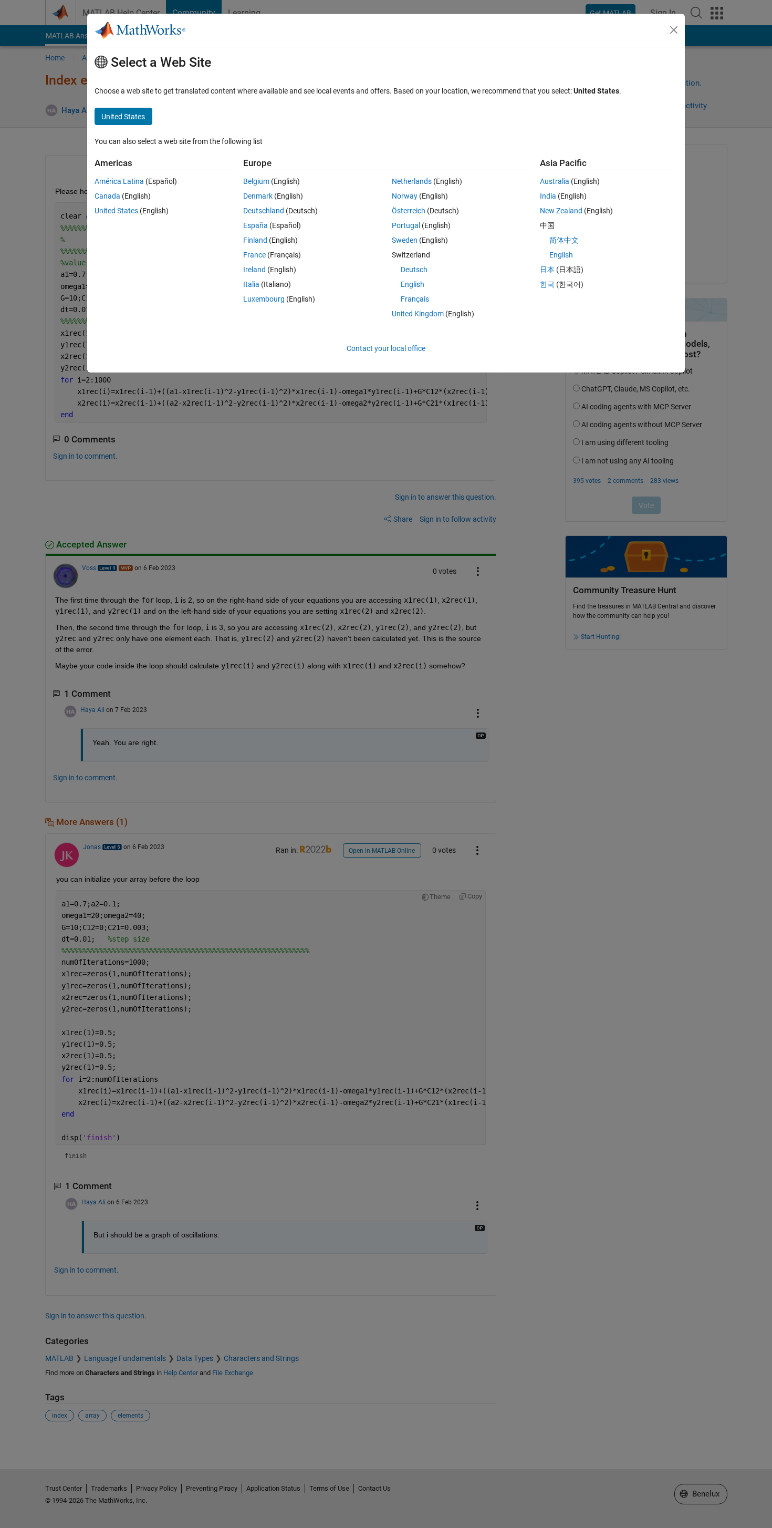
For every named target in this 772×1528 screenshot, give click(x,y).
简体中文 (564, 240)
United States (116, 211)
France (254, 255)
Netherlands (412, 181)
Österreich (408, 211)
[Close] (673, 30)
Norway (405, 196)
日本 (547, 269)
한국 (547, 284)
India (548, 196)
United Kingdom (418, 313)
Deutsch (414, 269)
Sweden (405, 240)
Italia (251, 284)
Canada (107, 196)
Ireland (254, 269)
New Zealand (561, 211)
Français (415, 299)
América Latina (119, 181)
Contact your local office (386, 348)
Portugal (406, 225)
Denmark (258, 196)
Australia (554, 181)
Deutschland (263, 211)
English (412, 284)
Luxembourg (264, 299)
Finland (255, 240)
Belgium (256, 181)
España (255, 225)
